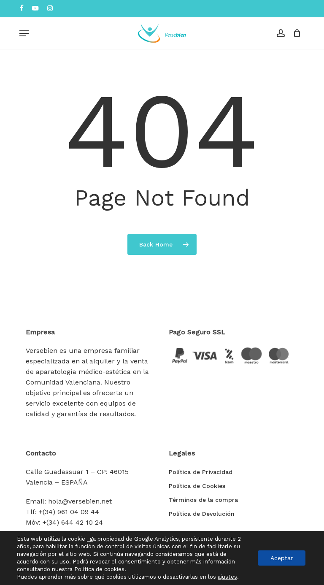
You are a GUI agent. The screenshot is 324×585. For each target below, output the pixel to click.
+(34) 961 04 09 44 (69, 512)
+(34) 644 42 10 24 (73, 522)
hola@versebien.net (80, 501)
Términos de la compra (203, 499)
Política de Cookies (197, 485)
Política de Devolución (202, 513)
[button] (24, 33)
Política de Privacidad (200, 472)
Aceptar (281, 558)
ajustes (227, 577)
